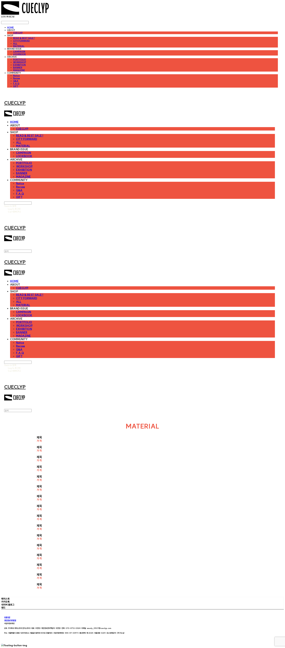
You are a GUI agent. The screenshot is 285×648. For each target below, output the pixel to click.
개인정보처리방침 (10, 620)
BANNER (17, 67)
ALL (15, 43)
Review (16, 78)
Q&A (15, 81)
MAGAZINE (19, 70)
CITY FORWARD (21, 40)
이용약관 (7, 617)
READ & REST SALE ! (24, 38)
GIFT (15, 86)
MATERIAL (18, 46)
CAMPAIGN (19, 51)
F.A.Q (16, 83)
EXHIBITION (19, 65)
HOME (10, 27)
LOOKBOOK (19, 54)
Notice (16, 75)
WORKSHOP (19, 62)
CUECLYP (18, 32)
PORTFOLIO (19, 59)
